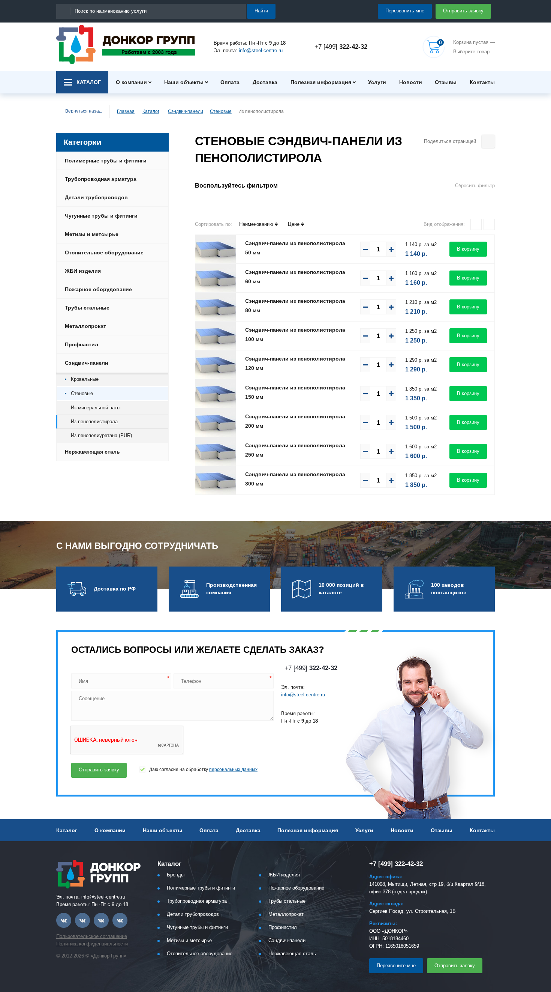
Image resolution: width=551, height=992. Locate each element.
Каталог (150, 111)
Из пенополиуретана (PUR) (101, 435)
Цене (293, 224)
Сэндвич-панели (185, 111)
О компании (131, 82)
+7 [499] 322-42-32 (396, 863)
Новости (410, 82)
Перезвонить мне (404, 11)
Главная (126, 111)
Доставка (265, 82)
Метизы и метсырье (91, 234)
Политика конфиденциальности (92, 944)
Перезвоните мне (396, 965)
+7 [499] (340, 46)
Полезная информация (320, 82)
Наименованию (256, 224)
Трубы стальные (87, 308)
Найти (261, 11)
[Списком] (489, 224)
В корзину (468, 249)
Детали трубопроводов (96, 197)
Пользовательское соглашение (91, 936)
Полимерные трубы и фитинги (106, 161)
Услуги (377, 82)
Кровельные (85, 379)
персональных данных (233, 769)
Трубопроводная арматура (100, 179)
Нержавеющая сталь (92, 452)
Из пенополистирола (94, 421)
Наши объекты (184, 82)
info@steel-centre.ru (261, 50)
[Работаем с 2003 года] (125, 44)
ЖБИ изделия (83, 271)
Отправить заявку (463, 11)
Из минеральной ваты (95, 407)
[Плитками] (476, 224)
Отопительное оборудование (104, 253)
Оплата (230, 82)
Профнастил (81, 344)
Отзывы (446, 82)
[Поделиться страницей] (488, 141)
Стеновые (221, 111)
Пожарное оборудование (98, 289)
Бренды (175, 875)
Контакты (482, 82)
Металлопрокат (85, 326)
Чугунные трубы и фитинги (101, 216)
